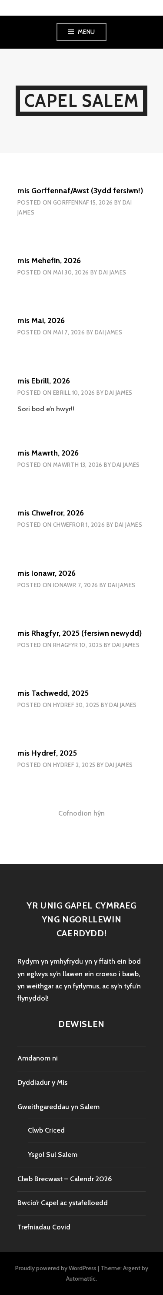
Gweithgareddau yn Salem (58, 1107)
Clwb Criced (46, 1130)
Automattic (81, 1278)
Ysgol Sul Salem (52, 1154)
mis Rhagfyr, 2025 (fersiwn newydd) (79, 633)
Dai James (112, 272)
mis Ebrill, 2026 (43, 381)
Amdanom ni (37, 1058)
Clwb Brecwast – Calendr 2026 (64, 1179)
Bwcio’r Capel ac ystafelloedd (62, 1203)
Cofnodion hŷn (81, 813)
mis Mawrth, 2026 (48, 453)
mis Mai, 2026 (41, 320)
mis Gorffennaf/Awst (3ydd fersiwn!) (80, 190)
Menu (86, 32)
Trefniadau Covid (43, 1227)
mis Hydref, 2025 (47, 753)
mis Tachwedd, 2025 (53, 693)
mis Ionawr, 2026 (46, 573)
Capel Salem (81, 100)
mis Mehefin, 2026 (49, 260)
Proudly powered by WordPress (55, 1268)
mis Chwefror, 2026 (50, 513)
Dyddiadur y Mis (42, 1082)
